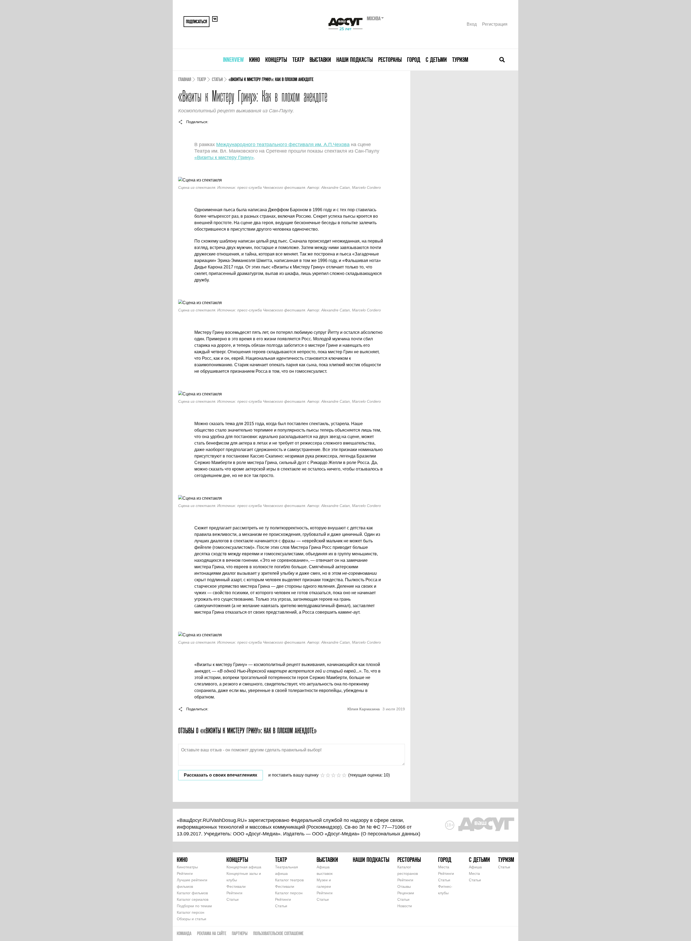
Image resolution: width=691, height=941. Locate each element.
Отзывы (404, 886)
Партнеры (240, 933)
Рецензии (405, 893)
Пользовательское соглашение (278, 933)
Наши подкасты (354, 59)
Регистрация (494, 24)
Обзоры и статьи (191, 919)
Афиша (475, 867)
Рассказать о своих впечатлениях (220, 775)
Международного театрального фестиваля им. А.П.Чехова (283, 144)
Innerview (233, 59)
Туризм (460, 59)
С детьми (436, 59)
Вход (472, 24)
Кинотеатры (187, 867)
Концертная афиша (243, 867)
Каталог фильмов (192, 893)
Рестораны (390, 59)
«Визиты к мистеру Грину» (224, 157)
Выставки (320, 59)
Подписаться (196, 21)
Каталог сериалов (192, 899)
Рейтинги (185, 873)
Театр (298, 59)
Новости (404, 906)
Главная (184, 79)
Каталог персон (190, 912)
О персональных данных (391, 833)
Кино (254, 59)
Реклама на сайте (211, 933)
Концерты (276, 59)
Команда (184, 933)
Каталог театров (289, 880)
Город (413, 59)
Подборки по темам (194, 906)
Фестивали (236, 886)
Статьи (217, 79)
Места (443, 867)
